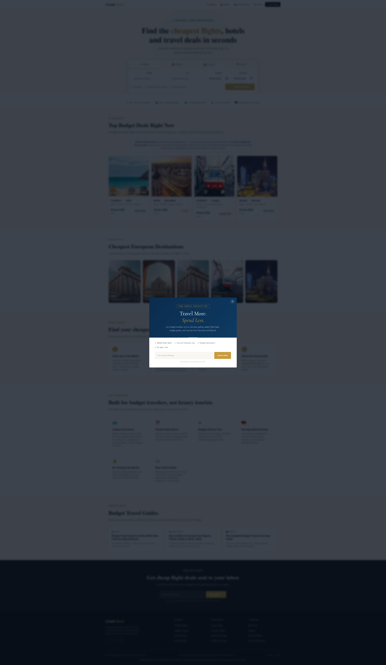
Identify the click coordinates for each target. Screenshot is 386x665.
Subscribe (222, 355)
